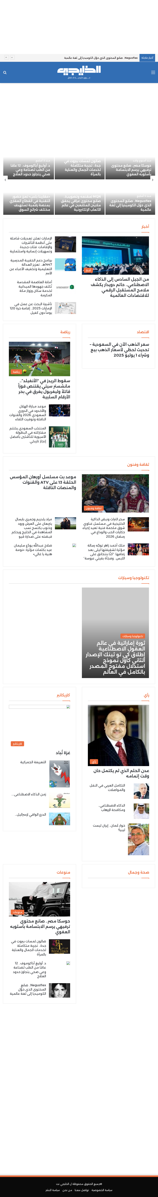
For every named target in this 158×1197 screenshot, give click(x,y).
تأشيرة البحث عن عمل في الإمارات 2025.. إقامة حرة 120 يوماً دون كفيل (31, 308)
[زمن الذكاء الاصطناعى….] (59, 800)
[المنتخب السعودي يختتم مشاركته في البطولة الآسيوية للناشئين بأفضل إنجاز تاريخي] (59, 436)
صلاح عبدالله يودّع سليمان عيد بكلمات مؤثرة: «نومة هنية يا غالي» (33, 550)
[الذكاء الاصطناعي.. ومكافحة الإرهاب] (141, 811)
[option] (79, 180)
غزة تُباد (63, 752)
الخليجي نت (62, 1183)
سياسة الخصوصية (102, 1190)
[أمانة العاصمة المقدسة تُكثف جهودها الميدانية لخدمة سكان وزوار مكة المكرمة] (65, 287)
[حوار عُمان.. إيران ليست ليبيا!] (138, 839)
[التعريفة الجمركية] (59, 774)
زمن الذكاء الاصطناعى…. (28, 794)
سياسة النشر (53, 1190)
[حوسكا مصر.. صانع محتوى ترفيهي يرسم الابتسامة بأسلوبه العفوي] (130, 162)
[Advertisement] (79, 27)
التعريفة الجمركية (33, 762)
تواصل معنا (82, 1190)
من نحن (67, 1190)
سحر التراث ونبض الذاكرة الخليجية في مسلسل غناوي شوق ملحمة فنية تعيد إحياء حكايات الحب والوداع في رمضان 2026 (103, 527)
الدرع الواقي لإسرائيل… (30, 814)
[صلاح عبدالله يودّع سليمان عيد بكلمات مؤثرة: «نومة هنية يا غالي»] (74, 545)
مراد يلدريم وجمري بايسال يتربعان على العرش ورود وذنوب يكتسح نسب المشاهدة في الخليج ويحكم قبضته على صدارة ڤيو (32, 527)
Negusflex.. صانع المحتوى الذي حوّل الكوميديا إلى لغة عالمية (101, 57)
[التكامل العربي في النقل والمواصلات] (141, 791)
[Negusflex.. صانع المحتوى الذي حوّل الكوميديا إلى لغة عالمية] (130, 197)
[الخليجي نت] (79, 72)
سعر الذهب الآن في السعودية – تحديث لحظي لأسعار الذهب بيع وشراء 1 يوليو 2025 (119, 350)
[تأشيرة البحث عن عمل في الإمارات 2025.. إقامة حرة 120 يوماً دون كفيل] (65, 308)
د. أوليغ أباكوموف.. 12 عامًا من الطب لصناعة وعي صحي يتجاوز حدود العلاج (30, 170)
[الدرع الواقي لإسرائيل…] (59, 819)
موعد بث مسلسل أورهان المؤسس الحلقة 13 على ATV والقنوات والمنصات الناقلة (43, 482)
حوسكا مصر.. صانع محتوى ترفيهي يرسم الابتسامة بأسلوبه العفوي (131, 170)
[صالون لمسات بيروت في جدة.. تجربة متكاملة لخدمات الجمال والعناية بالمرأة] (59, 946)
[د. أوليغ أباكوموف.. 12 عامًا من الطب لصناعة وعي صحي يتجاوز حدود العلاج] (28, 162)
